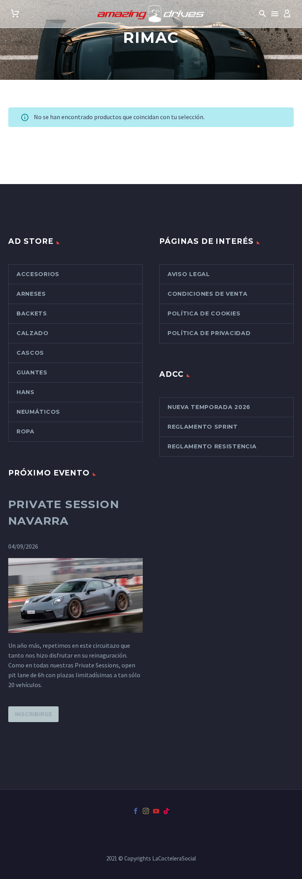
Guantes (32, 372)
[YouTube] (156, 811)
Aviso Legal (189, 274)
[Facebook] (136, 811)
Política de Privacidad (209, 333)
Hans (26, 392)
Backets (32, 313)
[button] (262, 13)
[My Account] (287, 13)
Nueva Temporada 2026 (209, 407)
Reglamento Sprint (203, 426)
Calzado (33, 333)
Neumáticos (38, 411)
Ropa (26, 431)
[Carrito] (15, 13)
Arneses (31, 293)
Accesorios (38, 274)
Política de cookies (204, 313)
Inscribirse (33, 714)
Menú (274, 14)
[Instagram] (146, 811)
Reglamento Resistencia (212, 446)
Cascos (30, 352)
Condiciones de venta (208, 293)
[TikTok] (166, 811)
